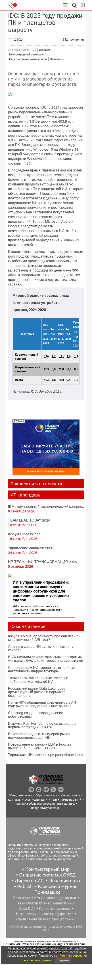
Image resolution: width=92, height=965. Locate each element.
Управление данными (56, 898)
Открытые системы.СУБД (47, 875)
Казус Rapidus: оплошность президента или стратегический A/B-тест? (44, 637)
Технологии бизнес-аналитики (44, 903)
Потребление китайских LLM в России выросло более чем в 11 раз (39, 746)
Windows (44, 49)
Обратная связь (46, 795)
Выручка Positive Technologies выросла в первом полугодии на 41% (42, 725)
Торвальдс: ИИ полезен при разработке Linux (46, 754)
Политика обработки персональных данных (45, 803)
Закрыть (63, 960)
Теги (54, 799)
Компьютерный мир (47, 869)
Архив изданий (71, 799)
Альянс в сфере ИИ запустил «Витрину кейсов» (40, 648)
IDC (34, 49)
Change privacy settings (44, 807)
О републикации (36, 799)
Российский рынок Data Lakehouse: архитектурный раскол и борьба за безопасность (37, 692)
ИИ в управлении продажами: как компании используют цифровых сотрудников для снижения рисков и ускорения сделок (41, 591)
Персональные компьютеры (28, 59)
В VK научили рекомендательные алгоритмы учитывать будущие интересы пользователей (45, 658)
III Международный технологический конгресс (46, 506)
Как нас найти (70, 795)
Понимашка (47, 892)
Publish (25, 886)
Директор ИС (29, 880)
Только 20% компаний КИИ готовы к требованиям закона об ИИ (38, 679)
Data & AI (27, 908)
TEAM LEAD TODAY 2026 (29, 520)
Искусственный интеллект (26, 54)
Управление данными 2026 (30, 547)
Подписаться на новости (36, 483)
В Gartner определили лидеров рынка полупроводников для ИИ (39, 735)
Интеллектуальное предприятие (44, 914)
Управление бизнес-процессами (44, 919)
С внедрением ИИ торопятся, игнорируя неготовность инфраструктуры (41, 669)
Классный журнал (57, 886)
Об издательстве (20, 795)
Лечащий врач (64, 880)
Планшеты (57, 59)
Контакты (14, 799)
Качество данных (54, 908)
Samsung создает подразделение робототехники (35, 714)
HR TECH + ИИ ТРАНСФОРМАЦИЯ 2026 (42, 561)
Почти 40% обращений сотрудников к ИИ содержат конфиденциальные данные (42, 704)
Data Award (23, 898)
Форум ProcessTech (24, 533)
